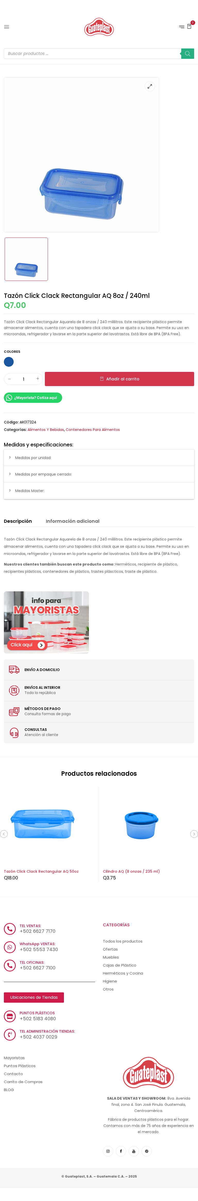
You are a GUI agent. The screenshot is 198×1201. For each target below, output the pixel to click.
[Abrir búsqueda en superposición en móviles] (99, 53)
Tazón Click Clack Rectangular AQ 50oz (41, 871)
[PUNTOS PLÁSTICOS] (10, 1016)
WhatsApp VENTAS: (37, 943)
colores (12, 351)
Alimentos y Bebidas (46, 429)
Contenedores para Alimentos (93, 429)
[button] (189, 26)
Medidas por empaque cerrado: (43, 474)
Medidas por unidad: (33, 457)
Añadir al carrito (122, 379)
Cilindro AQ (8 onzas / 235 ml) (131, 871)
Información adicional (73, 521)
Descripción (18, 521)
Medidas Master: (29, 490)
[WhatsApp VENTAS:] (10, 947)
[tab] (18, 522)
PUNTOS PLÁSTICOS (37, 1013)
